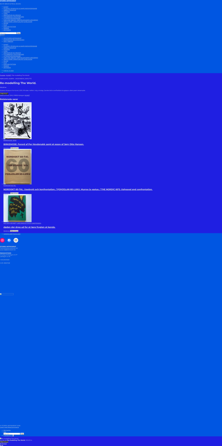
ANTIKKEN (7, 30)
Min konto (7, 430)
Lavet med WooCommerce (9, 427)
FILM (5, 25)
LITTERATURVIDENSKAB (11, 18)
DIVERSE (6, 12)
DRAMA (6, 28)
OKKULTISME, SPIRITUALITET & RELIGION (17, 22)
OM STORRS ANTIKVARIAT (12, 38)
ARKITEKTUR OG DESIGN (12, 15)
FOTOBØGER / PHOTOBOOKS (13, 17)
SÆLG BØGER (8, 41)
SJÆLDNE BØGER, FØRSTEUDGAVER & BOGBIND (20, 20)
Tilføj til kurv (4, 93)
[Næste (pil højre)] (2, 445)
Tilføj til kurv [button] (14, 148)
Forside (2, 75)
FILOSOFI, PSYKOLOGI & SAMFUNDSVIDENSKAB (20, 8)
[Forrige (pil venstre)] (0, 445)
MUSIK (5, 23)
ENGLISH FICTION (9, 27)
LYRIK (5, 13)
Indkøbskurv (8, 435)
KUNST (5, 7)
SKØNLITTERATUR (9, 10)
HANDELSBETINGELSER (11, 234)
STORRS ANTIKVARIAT (8, 1)
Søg (19, 33)
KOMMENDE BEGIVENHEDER (13, 40)
